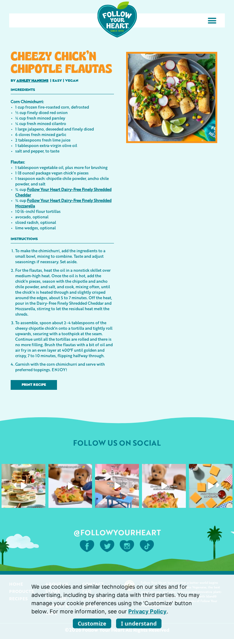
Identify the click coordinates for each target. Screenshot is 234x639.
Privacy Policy (147, 611)
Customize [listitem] (92, 623)
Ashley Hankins (32, 81)
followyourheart (23, 469)
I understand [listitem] (139, 623)
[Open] (23, 486)
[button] (212, 20)
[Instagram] (40, 502)
